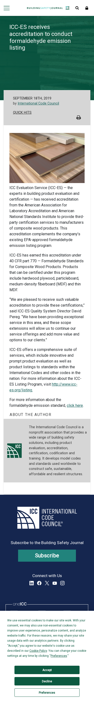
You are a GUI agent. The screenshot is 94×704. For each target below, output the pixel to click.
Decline (47, 681)
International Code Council (38, 103)
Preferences (47, 692)
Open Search (77, 8)
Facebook (39, 583)
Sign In (87, 8)
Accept (47, 670)
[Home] (45, 8)
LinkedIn (31, 583)
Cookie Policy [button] (38, 650)
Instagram (62, 583)
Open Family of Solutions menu (67, 8)
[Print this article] (78, 118)
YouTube (55, 583)
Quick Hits (22, 113)
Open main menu (6, 8)
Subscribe (47, 556)
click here (75, 405)
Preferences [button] (59, 656)
